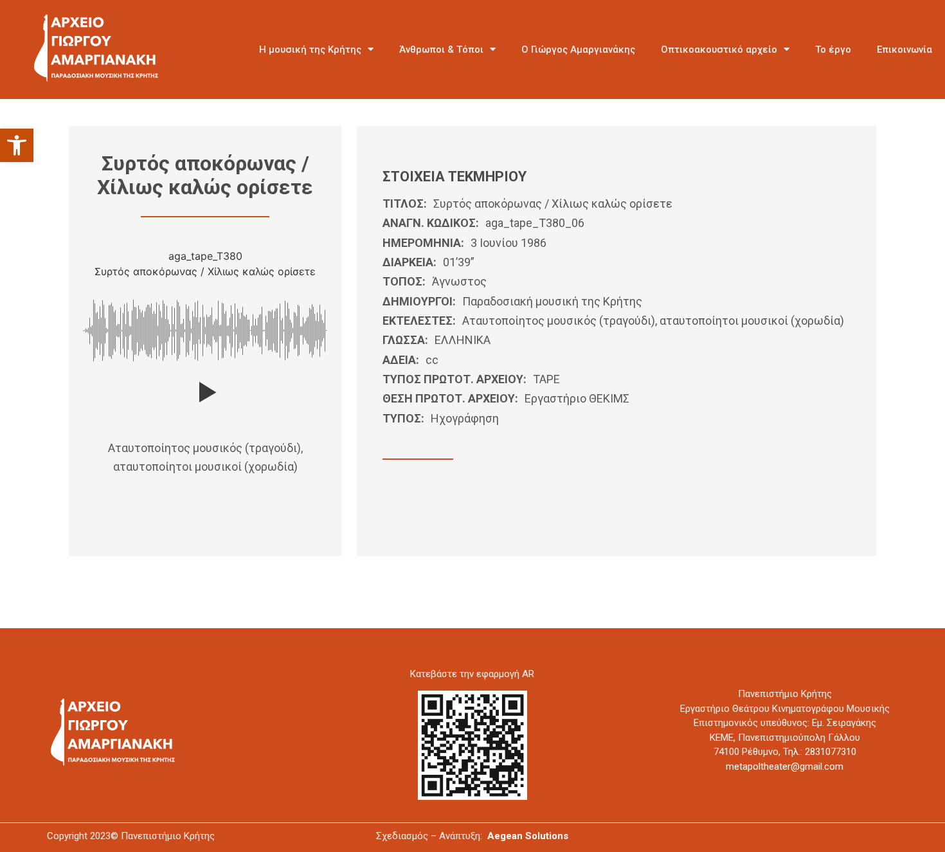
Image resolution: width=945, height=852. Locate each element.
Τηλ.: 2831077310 (819, 751)
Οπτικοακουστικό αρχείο (719, 49)
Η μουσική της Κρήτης (310, 49)
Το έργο (833, 49)
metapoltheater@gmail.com (784, 766)
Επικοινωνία (904, 49)
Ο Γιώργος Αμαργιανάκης (578, 49)
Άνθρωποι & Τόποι (441, 49)
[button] (16, 145)
